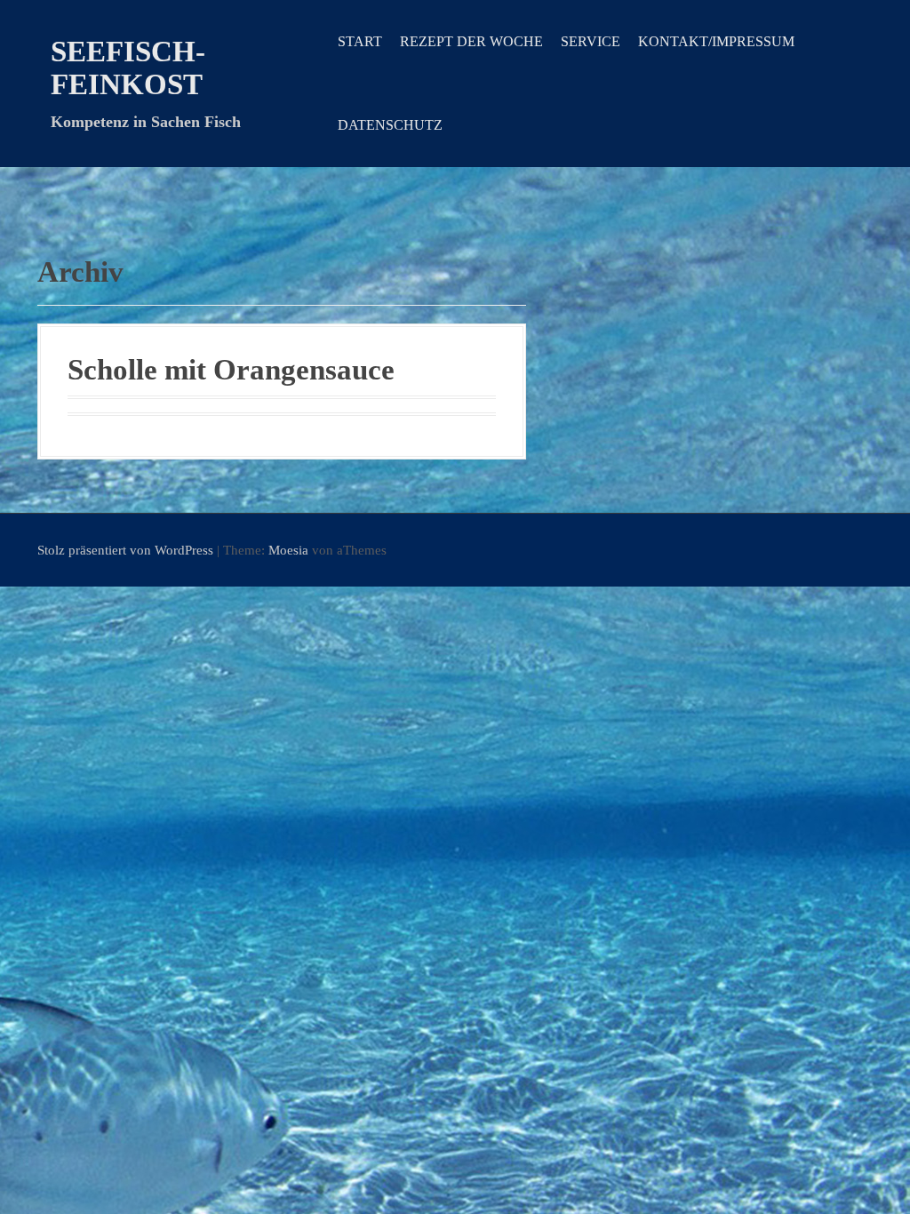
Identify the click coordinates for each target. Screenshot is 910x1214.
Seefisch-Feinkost (128, 68)
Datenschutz (390, 124)
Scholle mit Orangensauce (231, 370)
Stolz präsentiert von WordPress (125, 550)
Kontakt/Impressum (716, 41)
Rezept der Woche (471, 41)
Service (590, 41)
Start (360, 41)
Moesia (288, 550)
